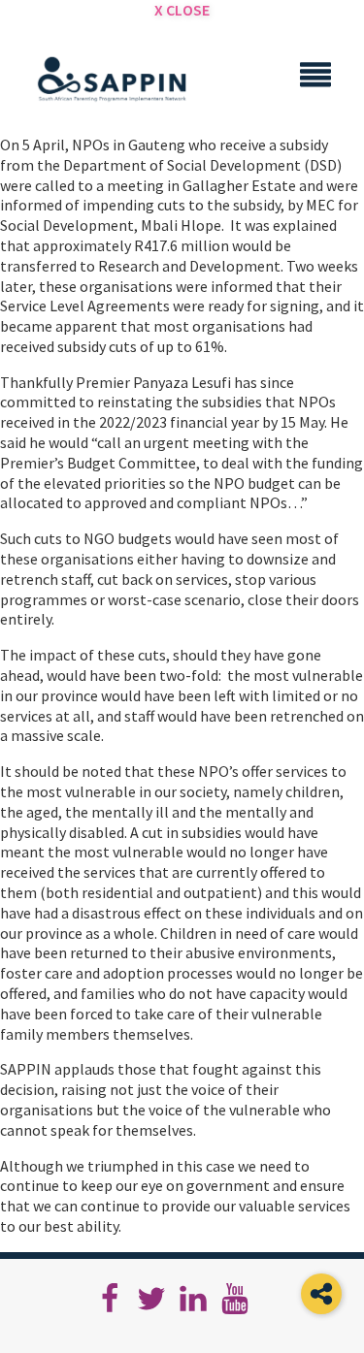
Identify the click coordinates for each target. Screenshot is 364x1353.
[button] (321, 1293)
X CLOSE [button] (182, 9)
